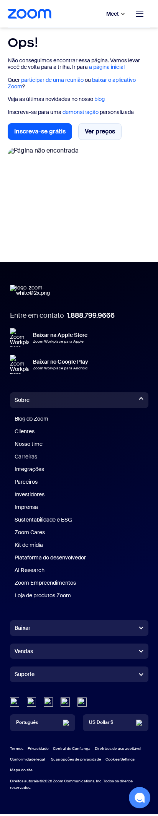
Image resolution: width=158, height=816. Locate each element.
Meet (112, 13)
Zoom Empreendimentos (45, 582)
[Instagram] (82, 702)
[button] (139, 797)
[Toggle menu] (139, 13)
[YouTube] (48, 702)
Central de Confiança (72, 748)
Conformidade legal (27, 759)
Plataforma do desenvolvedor (50, 557)
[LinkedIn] (14, 702)
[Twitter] (31, 702)
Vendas (24, 651)
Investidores (29, 494)
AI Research (29, 570)
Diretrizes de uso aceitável (118, 748)
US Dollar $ (101, 722)
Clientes (25, 431)
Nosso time (29, 444)
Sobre (22, 400)
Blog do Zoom (31, 418)
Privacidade (38, 748)
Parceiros (26, 481)
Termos (16, 748)
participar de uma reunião (52, 79)
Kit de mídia (29, 544)
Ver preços (103, 133)
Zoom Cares (30, 532)
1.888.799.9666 (91, 315)
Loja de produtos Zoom (43, 595)
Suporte (25, 676)
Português (27, 722)
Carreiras (26, 456)
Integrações (29, 469)
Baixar (22, 627)
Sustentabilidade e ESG (43, 519)
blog (99, 99)
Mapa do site (21, 769)
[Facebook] (65, 702)
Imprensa (26, 507)
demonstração (81, 112)
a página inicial (107, 66)
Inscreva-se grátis (43, 133)
